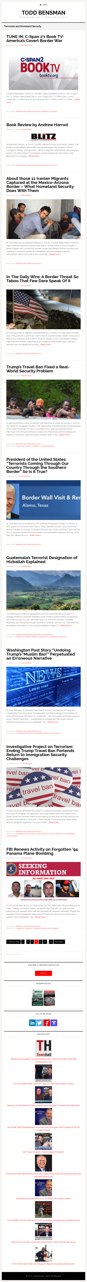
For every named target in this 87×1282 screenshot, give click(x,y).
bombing (55, 928)
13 (51, 942)
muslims (28, 446)
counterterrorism (48, 446)
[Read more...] (34, 156)
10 (45, 942)
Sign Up (43, 973)
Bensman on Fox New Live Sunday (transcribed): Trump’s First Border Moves (43, 1242)
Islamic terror (11, 836)
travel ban (20, 446)
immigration (20, 834)
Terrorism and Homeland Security (28, 111)
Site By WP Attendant (53, 1276)
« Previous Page (13, 942)
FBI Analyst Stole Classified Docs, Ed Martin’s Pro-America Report (43, 1198)
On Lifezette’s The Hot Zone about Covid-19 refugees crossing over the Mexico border (43, 1220)
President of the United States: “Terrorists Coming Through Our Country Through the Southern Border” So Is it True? (37, 465)
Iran (48, 637)
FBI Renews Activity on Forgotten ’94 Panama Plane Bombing (42, 851)
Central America (31, 637)
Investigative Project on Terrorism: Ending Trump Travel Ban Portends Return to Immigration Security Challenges (40, 752)
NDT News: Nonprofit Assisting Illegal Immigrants (43, 1152)
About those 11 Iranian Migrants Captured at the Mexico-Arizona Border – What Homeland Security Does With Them (40, 184)
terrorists (36, 446)
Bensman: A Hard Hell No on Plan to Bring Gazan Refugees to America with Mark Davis (43, 1105)
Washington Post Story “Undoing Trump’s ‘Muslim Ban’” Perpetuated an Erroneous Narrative (40, 654)
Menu (45, 5)
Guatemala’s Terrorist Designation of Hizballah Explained (41, 559)
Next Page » (59, 942)
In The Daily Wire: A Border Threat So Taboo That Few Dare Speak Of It (42, 278)
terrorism (54, 637)
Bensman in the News (49, 111)
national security (41, 834)
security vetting (55, 834)
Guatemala (42, 637)
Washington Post (22, 733)
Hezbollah (63, 637)
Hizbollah (29, 928)
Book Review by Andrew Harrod (37, 124)
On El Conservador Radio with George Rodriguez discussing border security (43, 1264)
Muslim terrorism (36, 733)
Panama (44, 928)
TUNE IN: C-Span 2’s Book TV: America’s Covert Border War (34, 38)
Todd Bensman (43, 13)
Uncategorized (47, 634)
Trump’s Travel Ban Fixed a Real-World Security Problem (38, 369)
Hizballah (20, 637)
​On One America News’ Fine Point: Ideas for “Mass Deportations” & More (43, 1084)
